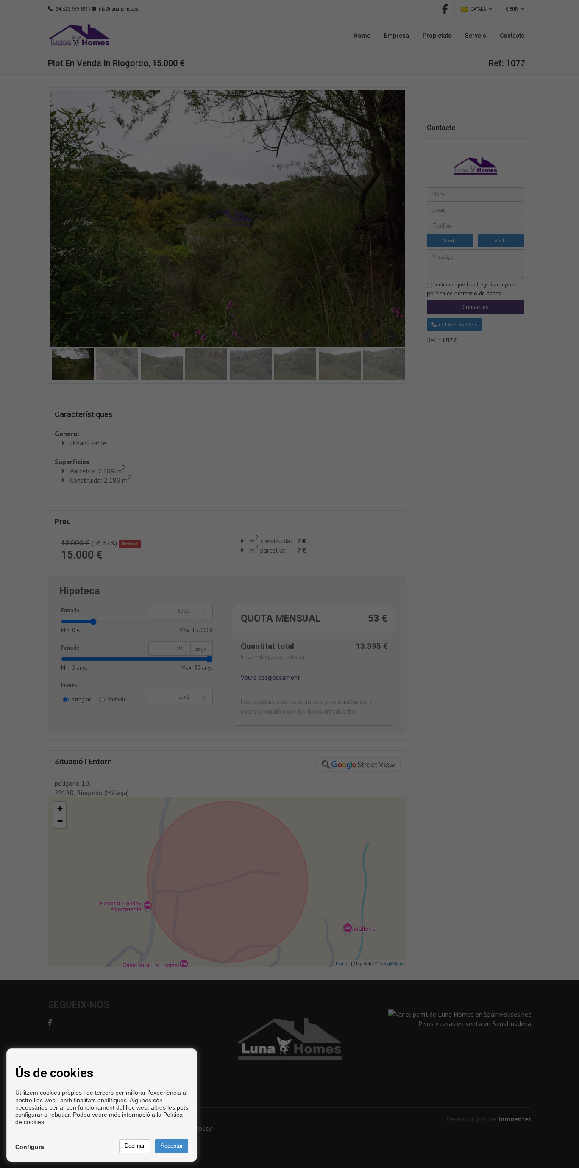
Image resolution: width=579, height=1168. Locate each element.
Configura (29, 1146)
